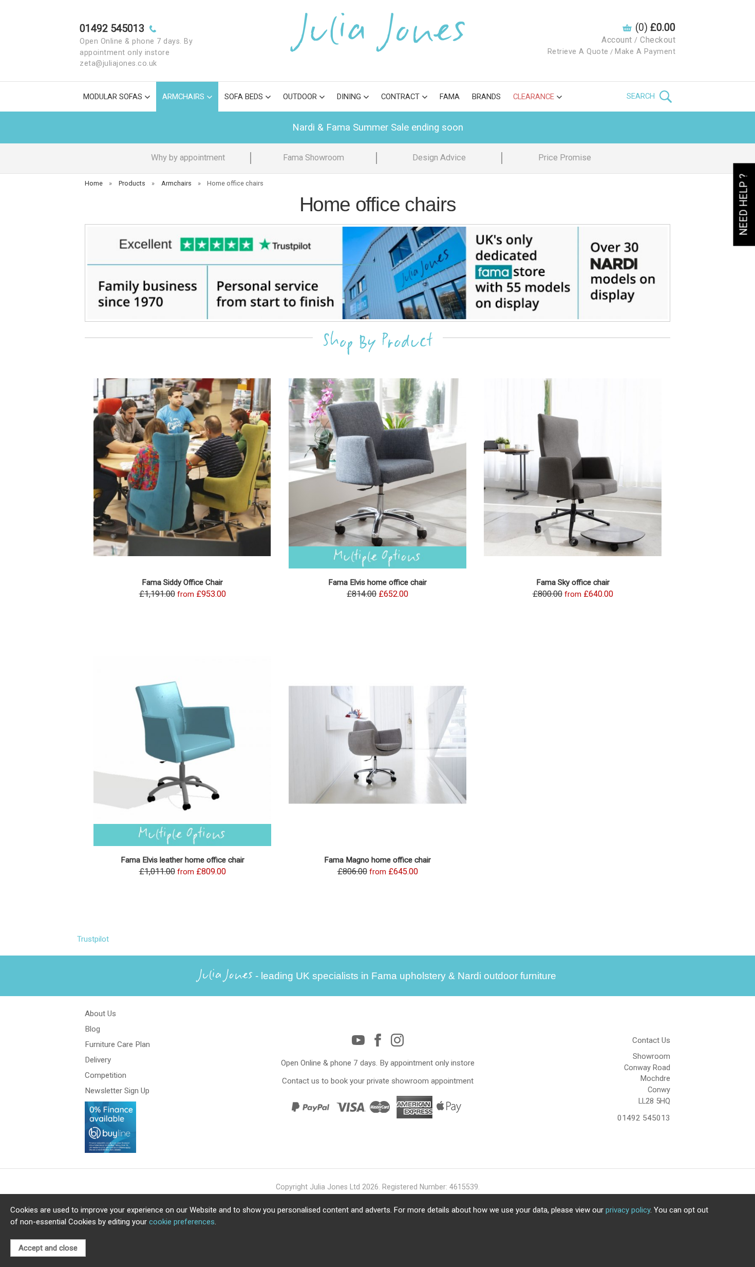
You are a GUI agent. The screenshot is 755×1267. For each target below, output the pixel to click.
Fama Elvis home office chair (377, 582)
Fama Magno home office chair (377, 860)
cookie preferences (182, 1221)
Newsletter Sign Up (117, 1090)
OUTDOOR (300, 96)
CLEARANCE (533, 96)
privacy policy (628, 1210)
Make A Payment (645, 51)
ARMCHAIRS (183, 96)
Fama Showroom (313, 157)
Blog (92, 1029)
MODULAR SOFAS (112, 96)
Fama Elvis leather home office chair (182, 860)
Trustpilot (93, 939)
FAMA (450, 96)
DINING (349, 96)
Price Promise (564, 157)
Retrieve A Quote (578, 51)
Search (642, 96)
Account (616, 40)
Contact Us (651, 1040)
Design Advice (439, 157)
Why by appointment (188, 157)
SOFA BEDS (243, 96)
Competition (105, 1075)
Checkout (657, 40)
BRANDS (486, 96)
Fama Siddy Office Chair (182, 582)
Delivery (98, 1059)
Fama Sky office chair (573, 582)
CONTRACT (400, 96)
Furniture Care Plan (117, 1044)
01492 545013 (643, 1118)
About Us (100, 1013)
